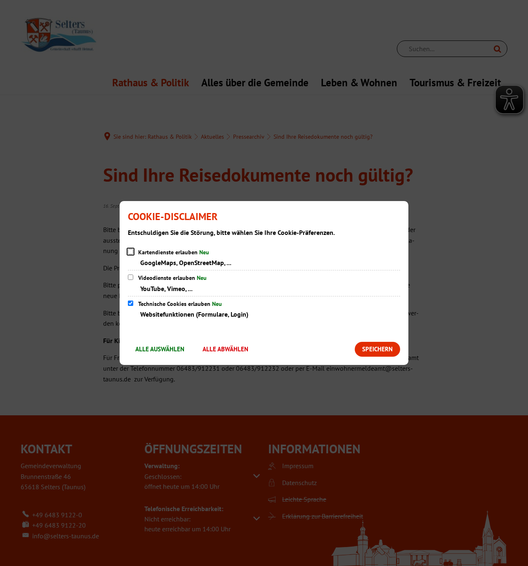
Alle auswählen (159, 349)
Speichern (377, 349)
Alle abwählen (225, 349)
